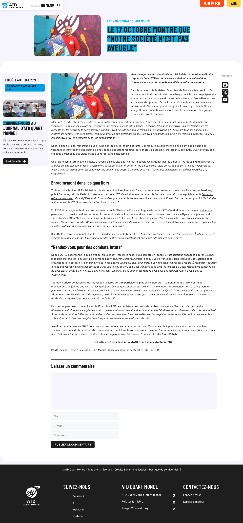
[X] (225, 92)
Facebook (78, 496)
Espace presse (192, 495)
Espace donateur (193, 502)
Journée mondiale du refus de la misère (147, 214)
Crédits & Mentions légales (130, 469)
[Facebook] (225, 85)
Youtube (77, 516)
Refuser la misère (132, 502)
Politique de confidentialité (165, 469)
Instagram (78, 510)
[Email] (225, 99)
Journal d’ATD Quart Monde (138, 342)
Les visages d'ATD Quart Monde (21, 88)
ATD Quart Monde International (141, 495)
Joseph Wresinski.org (135, 508)
